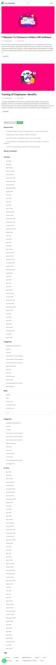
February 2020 (10, 331)
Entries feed (9, 401)
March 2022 (9, 249)
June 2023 (9, 198)
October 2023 (10, 185)
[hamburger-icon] (28, 3)
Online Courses (10, 376)
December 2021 (10, 259)
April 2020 (9, 324)
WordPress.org (10, 408)
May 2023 (8, 202)
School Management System (14, 383)
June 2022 (9, 239)
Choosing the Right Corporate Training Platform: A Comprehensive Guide (27, 131)
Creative (8, 352)
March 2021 (9, 290)
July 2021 (8, 276)
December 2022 (10, 219)
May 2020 (8, 320)
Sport (17, 660)
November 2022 (10, 222)
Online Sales (9, 380)
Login (51, 3)
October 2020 (10, 303)
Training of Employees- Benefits (19, 94)
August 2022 (9, 232)
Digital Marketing (11, 366)
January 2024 (10, 174)
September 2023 (11, 188)
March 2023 (9, 208)
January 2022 (10, 256)
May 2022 (8, 242)
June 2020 (9, 317)
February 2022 (10, 253)
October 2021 (10, 266)
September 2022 (11, 229)
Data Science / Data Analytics (14, 356)
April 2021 (8, 286)
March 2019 (9, 337)
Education (9, 369)
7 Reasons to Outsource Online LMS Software (26, 37)
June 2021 (8, 280)
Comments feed (10, 405)
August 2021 (9, 273)
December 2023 (10, 178)
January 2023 (10, 215)
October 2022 (10, 225)
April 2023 (9, 205)
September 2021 (10, 269)
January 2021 (9, 297)
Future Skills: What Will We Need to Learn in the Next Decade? (23, 138)
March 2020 (9, 327)
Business (8, 349)
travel (41, 660)
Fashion (37, 657)
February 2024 (10, 171)
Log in (7, 398)
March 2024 (9, 168)
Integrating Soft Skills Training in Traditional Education (21, 135)
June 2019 (8, 334)
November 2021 (10, 263)
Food (44, 657)
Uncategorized (7, 41)
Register (8, 395)
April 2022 (9, 246)
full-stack (8, 373)
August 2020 (9, 310)
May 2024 (8, 161)
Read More (5, 56)
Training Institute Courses (29, 660)
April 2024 (9, 164)
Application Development (13, 346)
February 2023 (10, 212)
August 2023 (9, 191)
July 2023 (8, 195)
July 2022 (8, 236)
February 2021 (10, 293)
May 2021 (8, 283)
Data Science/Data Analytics (14, 363)
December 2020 (10, 300)
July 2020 (8, 314)
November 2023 (10, 181)
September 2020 (11, 307)
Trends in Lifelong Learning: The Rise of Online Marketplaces (23, 147)
